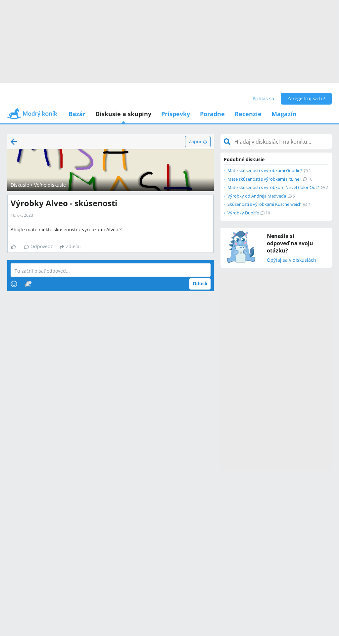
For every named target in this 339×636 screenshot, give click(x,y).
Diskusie (20, 185)
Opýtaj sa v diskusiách (291, 260)
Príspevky (175, 114)
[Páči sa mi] (16, 247)
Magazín (284, 114)
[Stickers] (28, 284)
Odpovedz (41, 246)
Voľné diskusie (50, 185)
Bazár (77, 114)
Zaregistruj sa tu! (306, 98)
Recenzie (248, 114)
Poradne (212, 114)
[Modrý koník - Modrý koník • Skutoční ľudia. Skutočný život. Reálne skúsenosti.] (32, 115)
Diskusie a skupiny (123, 114)
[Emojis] (14, 284)
